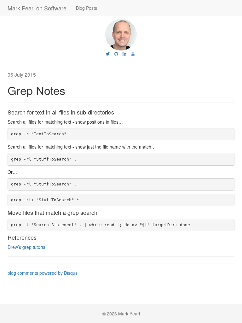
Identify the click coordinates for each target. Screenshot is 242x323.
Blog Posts (86, 8)
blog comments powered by (43, 273)
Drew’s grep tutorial (27, 247)
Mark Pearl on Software (37, 8)
